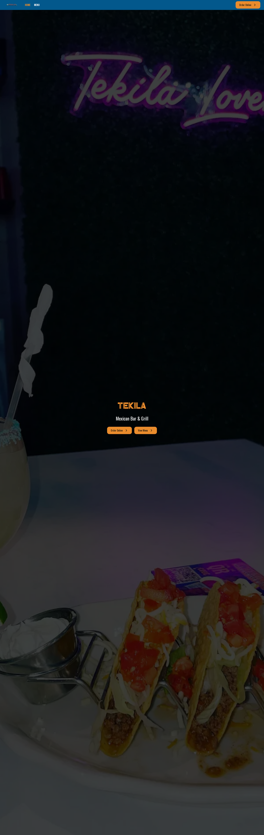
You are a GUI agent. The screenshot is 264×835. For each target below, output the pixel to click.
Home (27, 5)
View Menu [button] (143, 430)
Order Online (245, 5)
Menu (37, 5)
